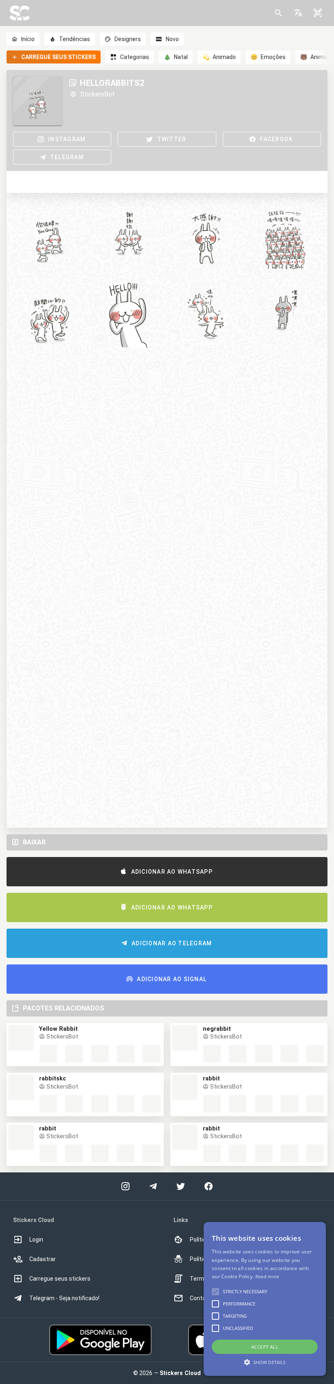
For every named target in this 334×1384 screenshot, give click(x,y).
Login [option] (36, 1239)
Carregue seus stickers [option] (59, 1278)
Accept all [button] (264, 1347)
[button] (298, 13)
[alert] (265, 1299)
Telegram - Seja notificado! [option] (64, 1298)
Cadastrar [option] (42, 1259)
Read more (267, 1276)
